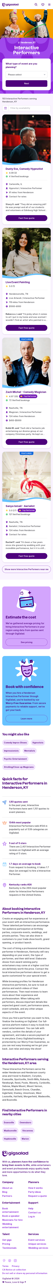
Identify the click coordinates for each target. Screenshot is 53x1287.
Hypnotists (38, 742)
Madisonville (10, 1130)
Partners (7, 1195)
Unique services (37, 1243)
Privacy (15, 1266)
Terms (5, 1266)
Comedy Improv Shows (15, 742)
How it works (35, 1187)
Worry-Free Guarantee (18, 703)
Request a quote (37, 1195)
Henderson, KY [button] (27, 42)
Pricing (6, 1243)
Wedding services (38, 1247)
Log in (31, 1216)
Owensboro (25, 1122)
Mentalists (29, 751)
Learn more (26, 718)
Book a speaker (11, 1215)
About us (7, 1187)
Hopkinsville (10, 1139)
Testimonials (9, 1247)
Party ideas (34, 1191)
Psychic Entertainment (15, 759)
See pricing (26, 642)
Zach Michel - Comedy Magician (26, 391)
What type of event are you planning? (21, 65)
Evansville (9, 1122)
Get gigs (7, 1239)
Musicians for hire (12, 1219)
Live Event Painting (18, 282)
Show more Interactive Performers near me (26, 569)
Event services (36, 1239)
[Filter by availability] (30, 108)
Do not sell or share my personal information (24, 1273)
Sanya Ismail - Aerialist (20, 506)
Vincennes (27, 1130)
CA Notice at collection (14, 1269)
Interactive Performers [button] (26, 50)
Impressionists (11, 751)
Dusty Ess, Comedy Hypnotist (24, 168)
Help (30, 1208)
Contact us (34, 1212)
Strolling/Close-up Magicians (19, 767)
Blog (4, 1191)
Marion (25, 1139)
